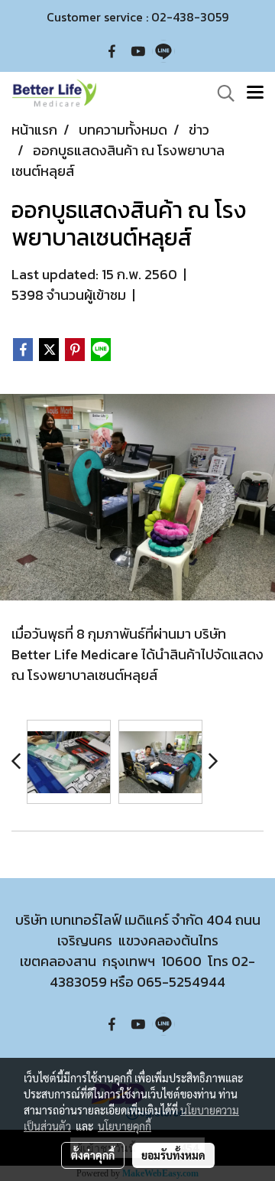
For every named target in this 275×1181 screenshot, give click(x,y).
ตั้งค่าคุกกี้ (93, 1155)
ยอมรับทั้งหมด (173, 1155)
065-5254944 (181, 981)
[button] (220, 93)
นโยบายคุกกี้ (124, 1126)
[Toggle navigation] (255, 93)
